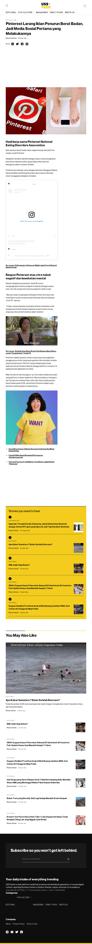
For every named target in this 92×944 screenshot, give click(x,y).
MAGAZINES (38, 904)
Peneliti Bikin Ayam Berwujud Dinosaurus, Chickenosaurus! (26, 456)
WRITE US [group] (70, 12)
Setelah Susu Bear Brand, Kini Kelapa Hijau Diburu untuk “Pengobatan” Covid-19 (31, 352)
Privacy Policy (18, 924)
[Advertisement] (46, 69)
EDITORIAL (10, 904)
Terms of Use (31, 924)
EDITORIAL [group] (11, 12)
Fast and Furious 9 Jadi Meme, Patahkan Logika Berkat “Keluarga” (32, 463)
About (8, 924)
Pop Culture (11, 20)
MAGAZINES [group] (42, 12)
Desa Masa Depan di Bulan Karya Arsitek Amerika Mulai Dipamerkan (31, 450)
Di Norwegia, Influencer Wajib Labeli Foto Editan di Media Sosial (31, 266)
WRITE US (63, 904)
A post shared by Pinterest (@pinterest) (29, 256)
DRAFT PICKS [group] (56, 12)
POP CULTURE (25, 12)
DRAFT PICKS (51, 904)
